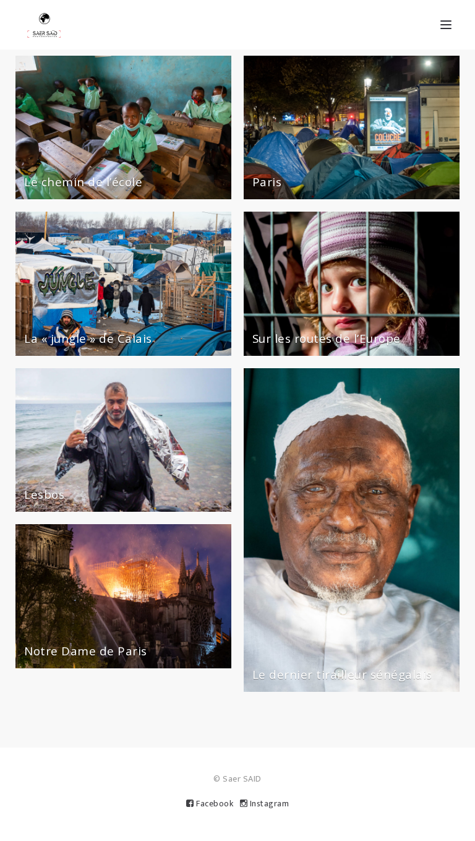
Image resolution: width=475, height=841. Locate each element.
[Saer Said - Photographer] (44, 24)
